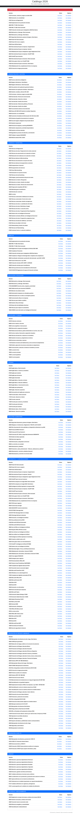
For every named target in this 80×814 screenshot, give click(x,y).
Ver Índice (60, 15)
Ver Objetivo (68, 15)
